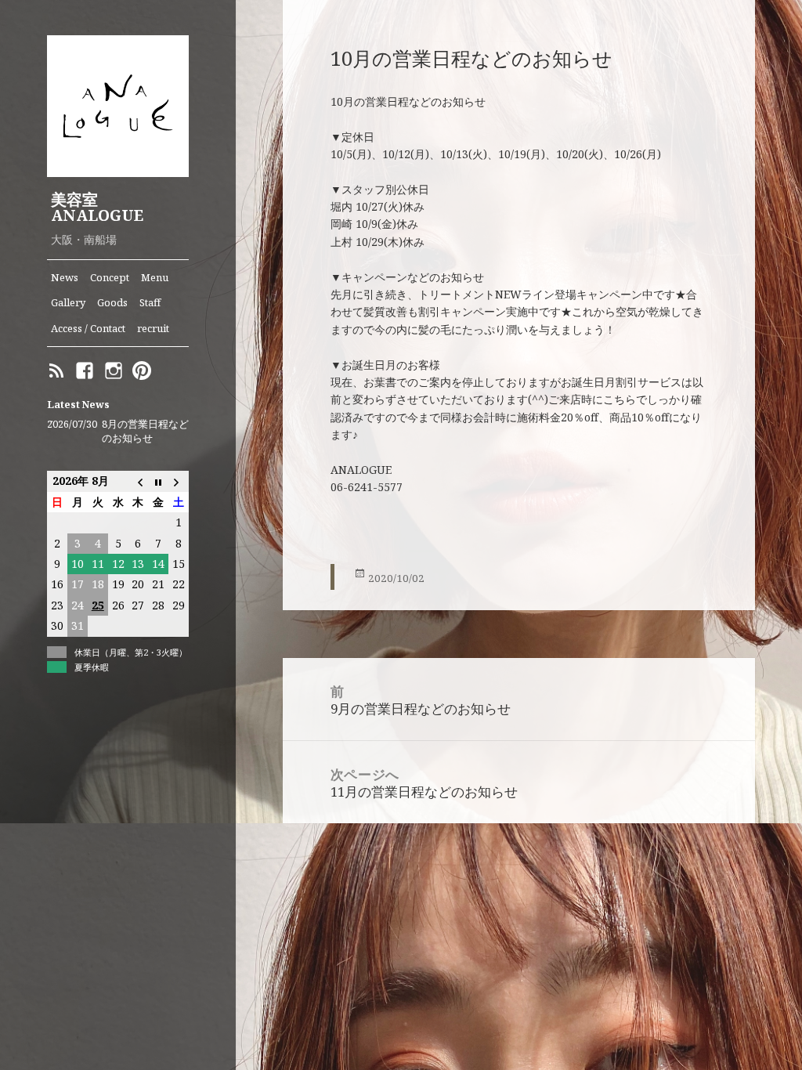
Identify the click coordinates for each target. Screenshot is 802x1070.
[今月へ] (158, 481)
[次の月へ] (178, 481)
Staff (150, 302)
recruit (153, 328)
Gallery (68, 302)
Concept (109, 277)
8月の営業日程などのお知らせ (145, 432)
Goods (112, 302)
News (64, 277)
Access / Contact (88, 328)
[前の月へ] (138, 481)
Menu (154, 277)
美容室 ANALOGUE (97, 207)
